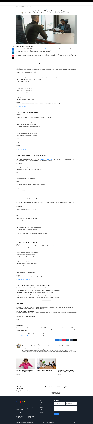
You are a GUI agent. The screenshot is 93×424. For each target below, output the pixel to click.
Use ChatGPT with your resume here (25, 192)
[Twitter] (13, 51)
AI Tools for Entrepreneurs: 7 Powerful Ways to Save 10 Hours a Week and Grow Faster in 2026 (67, 371)
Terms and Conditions (50, 422)
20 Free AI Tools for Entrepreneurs (44, 370)
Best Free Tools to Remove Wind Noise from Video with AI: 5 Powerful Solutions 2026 (25, 371)
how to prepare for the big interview (44, 48)
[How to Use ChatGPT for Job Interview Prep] (46, 29)
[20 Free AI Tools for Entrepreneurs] (46, 364)
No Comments (64, 12)
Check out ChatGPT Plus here (23, 335)
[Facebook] (13, 49)
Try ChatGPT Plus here (22, 149)
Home (17, 6)
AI (46, 9)
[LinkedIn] (13, 53)
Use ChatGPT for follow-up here (24, 279)
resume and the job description (47, 159)
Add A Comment (46, 378)
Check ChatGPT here (22, 106)
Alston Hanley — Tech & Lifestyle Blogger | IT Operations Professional (34, 12)
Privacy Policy (41, 422)
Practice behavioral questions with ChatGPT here (27, 236)
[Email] (13, 58)
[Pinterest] (13, 56)
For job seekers (72, 116)
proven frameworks (35, 203)
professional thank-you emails (54, 245)
